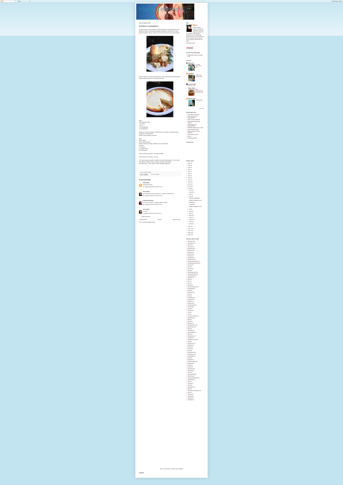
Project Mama (191, 88)
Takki (189, 381)
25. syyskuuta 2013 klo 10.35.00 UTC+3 (152, 195)
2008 (189, 234)
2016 (189, 182)
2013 (189, 188)
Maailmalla (190, 317)
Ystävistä (190, 399)
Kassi (189, 283)
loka (190, 194)
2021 (189, 173)
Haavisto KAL (191, 259)
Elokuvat (190, 252)
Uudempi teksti (143, 219)
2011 (189, 228)
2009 (189, 232)
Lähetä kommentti (145, 216)
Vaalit (189, 388)
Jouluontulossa (191, 272)
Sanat (189, 365)
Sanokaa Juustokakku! (194, 198)
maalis (191, 219)
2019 (189, 177)
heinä (190, 211)
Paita (189, 341)
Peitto (189, 347)
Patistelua (190, 345)
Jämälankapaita (199, 100)
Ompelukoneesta (192, 339)
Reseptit (157, 174)
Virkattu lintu (146, 200)
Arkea (189, 245)
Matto (189, 319)
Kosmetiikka (190, 297)
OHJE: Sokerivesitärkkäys (194, 119)
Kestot (189, 285)
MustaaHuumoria (192, 325)
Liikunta (189, 310)
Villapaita (190, 396)
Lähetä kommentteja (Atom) (148, 222)
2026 (189, 163)
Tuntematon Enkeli (192, 138)
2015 (189, 184)
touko (190, 215)
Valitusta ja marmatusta (193, 390)
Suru (189, 372)
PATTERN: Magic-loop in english (195, 127)
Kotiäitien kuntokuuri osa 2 (195, 200)
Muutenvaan (191, 327)
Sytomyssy (190, 376)
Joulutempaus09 (192, 274)
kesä (190, 213)
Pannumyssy (191, 343)
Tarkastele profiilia (190, 43)
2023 (189, 169)
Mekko (189, 321)
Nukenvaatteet (191, 332)
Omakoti (190, 337)
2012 (189, 226)
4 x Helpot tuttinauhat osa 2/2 (199, 66)
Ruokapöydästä (191, 361)
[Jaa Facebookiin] (145, 174)
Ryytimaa (190, 363)
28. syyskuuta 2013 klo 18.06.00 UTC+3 (152, 204)
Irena (144, 191)
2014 (189, 186)
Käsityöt (189, 303)
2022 (189, 171)
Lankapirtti (191, 73)
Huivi (189, 266)
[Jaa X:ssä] (144, 174)
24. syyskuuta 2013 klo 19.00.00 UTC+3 (152, 186)
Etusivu (159, 219)
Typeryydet (190, 387)
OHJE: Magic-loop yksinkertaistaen (192, 125)
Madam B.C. (191, 63)
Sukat (189, 367)
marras (191, 192)
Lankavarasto (191, 305)
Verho (189, 392)
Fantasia (190, 255)
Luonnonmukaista (192, 316)
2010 (189, 230)
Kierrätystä (190, 288)
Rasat (189, 357)
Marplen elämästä (161, 10)
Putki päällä (192, 202)
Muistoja (190, 323)
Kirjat (189, 290)
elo (190, 209)
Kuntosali (190, 299)
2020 (189, 175)
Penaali (189, 348)
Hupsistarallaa (192, 98)
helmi (190, 221)
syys (190, 196)
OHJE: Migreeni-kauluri (193, 129)
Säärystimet (190, 379)
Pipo (189, 350)
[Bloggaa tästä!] (142, 174)
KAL (189, 281)
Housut (189, 265)
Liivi (189, 314)
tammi (190, 223)
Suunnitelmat (191, 374)
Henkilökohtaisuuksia (193, 263)
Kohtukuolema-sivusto (193, 134)
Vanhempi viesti (176, 219)
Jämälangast (191, 276)
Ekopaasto (190, 250)
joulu (190, 190)
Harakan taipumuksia (193, 261)
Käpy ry (189, 136)
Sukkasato (190, 368)
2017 (189, 180)
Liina (189, 312)
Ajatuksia (190, 241)
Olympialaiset (191, 336)
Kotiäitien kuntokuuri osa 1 (195, 206)
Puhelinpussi (191, 354)
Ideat (189, 270)
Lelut (189, 308)
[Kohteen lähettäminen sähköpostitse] (140, 174)
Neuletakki (190, 330)
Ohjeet (189, 334)
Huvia (189, 268)
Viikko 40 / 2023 (191, 85)
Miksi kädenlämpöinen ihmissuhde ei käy (199, 91)
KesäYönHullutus (192, 286)
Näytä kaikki (201, 108)
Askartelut (190, 248)
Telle (144, 182)
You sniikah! (192, 204)
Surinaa (189, 370)
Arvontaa (190, 246)
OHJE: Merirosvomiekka (193, 114)
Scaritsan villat (192, 84)
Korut (189, 296)
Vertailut (190, 394)
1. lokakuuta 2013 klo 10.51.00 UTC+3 (152, 213)
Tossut (189, 385)
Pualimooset (191, 352)
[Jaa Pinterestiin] (147, 174)
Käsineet (190, 301)
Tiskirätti (190, 383)
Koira (189, 294)
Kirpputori (190, 292)
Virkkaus (190, 398)
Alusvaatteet (191, 243)
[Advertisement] (191, 430)
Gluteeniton (190, 257)
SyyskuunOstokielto (192, 378)
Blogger (181, 468)
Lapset (189, 306)
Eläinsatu (190, 254)
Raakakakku (191, 356)
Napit (189, 328)
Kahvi (189, 279)
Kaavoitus (190, 277)
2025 (189, 165)
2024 (189, 167)
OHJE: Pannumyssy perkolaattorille (192, 117)
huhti (190, 217)
